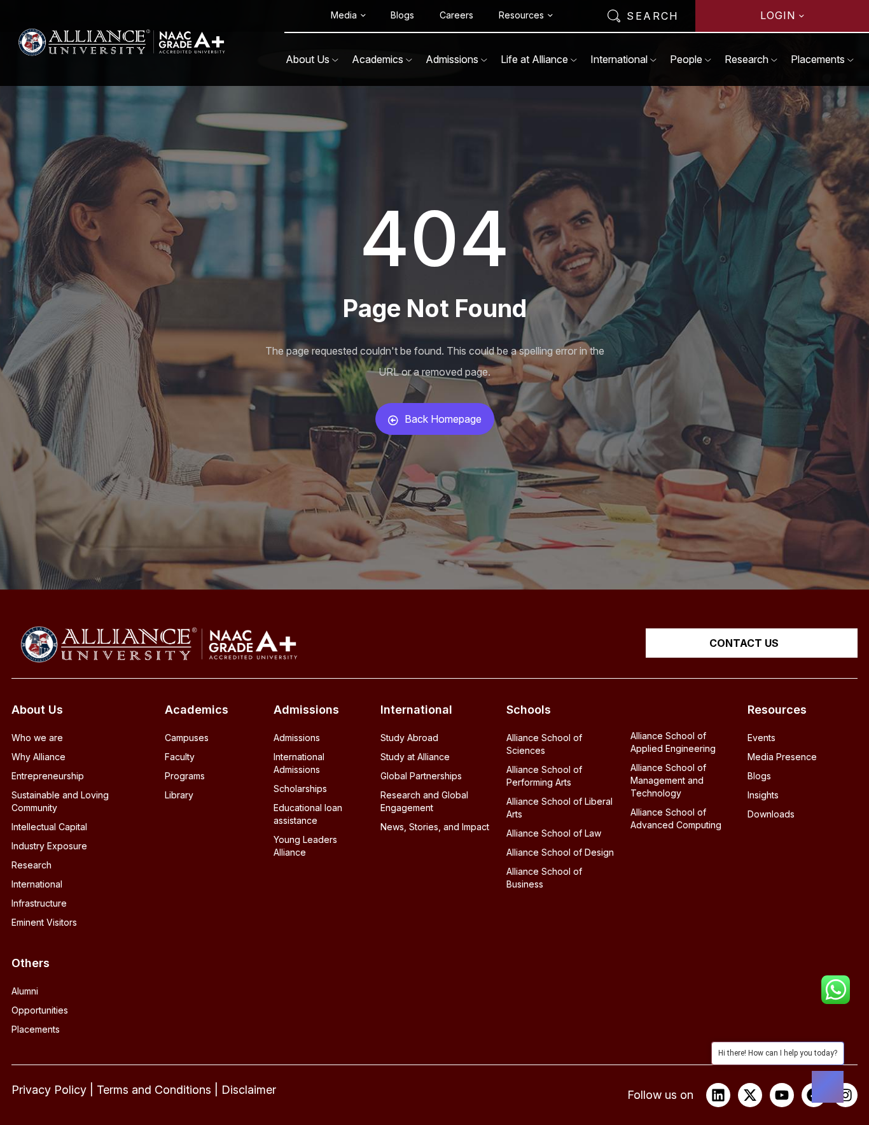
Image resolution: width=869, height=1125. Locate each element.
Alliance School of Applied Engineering (673, 742)
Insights (763, 794)
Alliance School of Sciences (544, 744)
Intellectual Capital (49, 826)
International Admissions (299, 763)
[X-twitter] (750, 1095)
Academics (377, 59)
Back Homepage (443, 419)
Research (746, 59)
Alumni (24, 991)
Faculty (180, 756)
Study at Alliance (415, 756)
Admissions (452, 59)
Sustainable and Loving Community (60, 801)
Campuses (187, 737)
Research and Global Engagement (424, 801)
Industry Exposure (49, 845)
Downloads (771, 814)
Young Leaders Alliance (305, 846)
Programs (185, 775)
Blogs (402, 15)
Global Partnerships (421, 775)
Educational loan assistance (308, 814)
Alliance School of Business (544, 877)
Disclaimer (248, 1089)
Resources (521, 15)
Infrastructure (39, 903)
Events (761, 737)
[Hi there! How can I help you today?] (828, 1087)
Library (179, 794)
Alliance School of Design (560, 852)
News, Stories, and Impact (434, 826)
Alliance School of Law (553, 833)
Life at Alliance (534, 59)
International (619, 59)
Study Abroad (409, 737)
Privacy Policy (49, 1089)
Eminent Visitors (44, 922)
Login (777, 15)
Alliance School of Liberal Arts (559, 807)
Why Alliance (38, 756)
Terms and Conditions (154, 1089)
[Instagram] (845, 1095)
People (686, 59)
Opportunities (39, 1010)
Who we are (37, 737)
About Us (308, 59)
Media (344, 15)
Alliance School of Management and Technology (668, 780)
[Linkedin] (718, 1095)
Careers (456, 15)
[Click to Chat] (835, 985)
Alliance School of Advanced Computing (675, 818)
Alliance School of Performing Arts (544, 776)
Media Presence (782, 756)
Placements (818, 59)
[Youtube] (782, 1095)
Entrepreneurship (47, 775)
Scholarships (300, 788)
